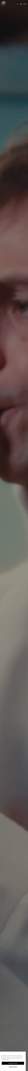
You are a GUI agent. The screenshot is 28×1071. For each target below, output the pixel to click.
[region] (13, 1061)
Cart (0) (25, 4)
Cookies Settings (13, 1066)
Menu (21, 4)
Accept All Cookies (13, 1063)
